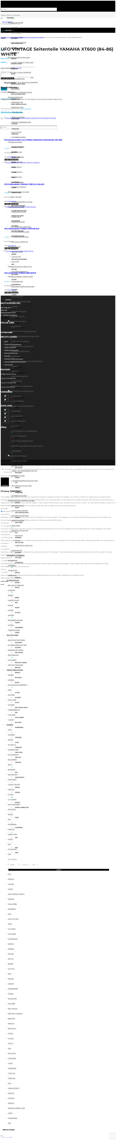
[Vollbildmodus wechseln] (3, 581)
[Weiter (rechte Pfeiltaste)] (3, 584)
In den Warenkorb (7, 78)
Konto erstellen (25, 109)
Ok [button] (4, 472)
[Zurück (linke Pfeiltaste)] (1, 584)
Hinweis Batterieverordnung (15, 362)
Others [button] (3, 569)
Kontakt (7, 356)
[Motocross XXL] (7, 1137)
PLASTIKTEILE (27, 37)
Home (3, 37)
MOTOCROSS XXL (10, 37)
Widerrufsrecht (10, 347)
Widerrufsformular (11, 350)
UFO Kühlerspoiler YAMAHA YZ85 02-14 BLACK (24, 184)
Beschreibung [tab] (9, 83)
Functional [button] (5, 523)
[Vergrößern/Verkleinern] (1, 581)
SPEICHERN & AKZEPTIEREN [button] (11, 578)
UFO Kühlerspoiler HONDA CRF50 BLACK (21, 229)
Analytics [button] (4, 546)
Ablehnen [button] (9, 472)
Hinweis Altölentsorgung (13, 359)
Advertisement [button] (6, 558)
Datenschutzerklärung (12, 344)
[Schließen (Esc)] (7, 581)
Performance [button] (5, 535)
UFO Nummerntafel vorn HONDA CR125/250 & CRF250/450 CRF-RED (33, 140)
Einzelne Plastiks (38, 37)
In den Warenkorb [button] (11, 160)
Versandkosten (17, 68)
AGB (6, 341)
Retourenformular (11, 353)
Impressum (8, 365)
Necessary (6, 511)
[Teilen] (5, 581)
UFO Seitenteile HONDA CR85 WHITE (20, 273)
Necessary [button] (4, 508)
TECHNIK (19, 37)
